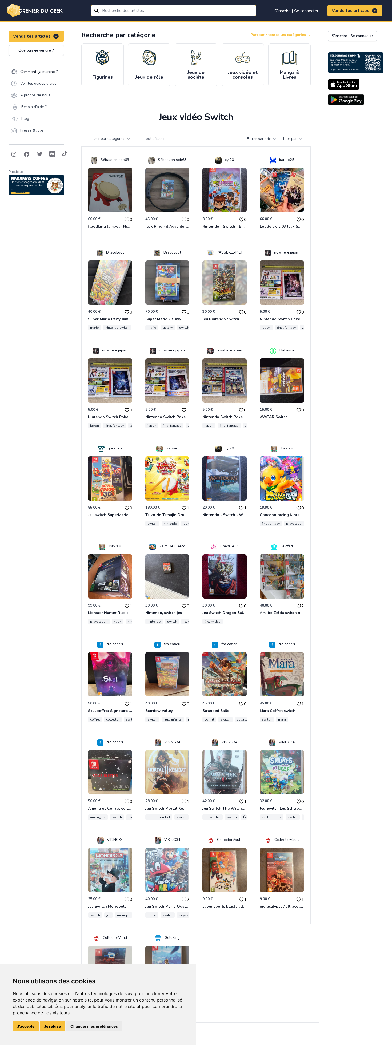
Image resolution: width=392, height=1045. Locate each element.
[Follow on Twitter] (39, 154)
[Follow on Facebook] (26, 154)
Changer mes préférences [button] (94, 1026)
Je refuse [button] (52, 1026)
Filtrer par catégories (107, 138)
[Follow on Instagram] (14, 154)
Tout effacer (154, 138)
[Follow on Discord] (52, 154)
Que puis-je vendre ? (36, 50)
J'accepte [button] (25, 1026)
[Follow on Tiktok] (64, 154)
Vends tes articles (350, 11)
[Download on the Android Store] (346, 100)
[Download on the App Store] (343, 84)
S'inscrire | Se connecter (296, 11)
